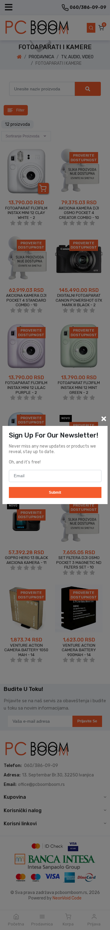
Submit (55, 492)
